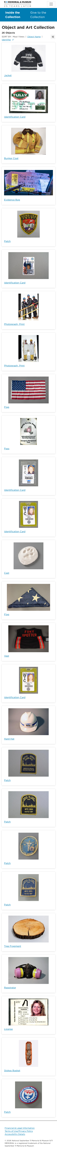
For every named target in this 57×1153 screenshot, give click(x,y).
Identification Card (14, 116)
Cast (6, 573)
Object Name (34, 36)
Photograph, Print (14, 324)
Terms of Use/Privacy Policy (19, 1131)
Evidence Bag (12, 199)
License (8, 1029)
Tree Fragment (12, 946)
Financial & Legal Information (20, 1128)
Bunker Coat (11, 158)
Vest (6, 656)
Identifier (6, 40)
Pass (6, 448)
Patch (7, 241)
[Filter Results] (53, 37)
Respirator (10, 987)
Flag (6, 407)
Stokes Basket (12, 1070)
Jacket (8, 75)
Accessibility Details (15, 1134)
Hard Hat (9, 738)
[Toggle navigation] (51, 4)
